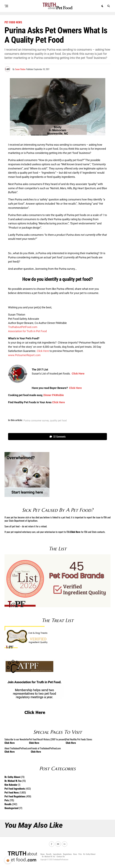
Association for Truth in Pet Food (27, 331)
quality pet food (58, 420)
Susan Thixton (20, 69)
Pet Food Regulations (14, 796)
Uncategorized (11, 808)
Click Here (43, 350)
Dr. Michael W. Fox (13, 781)
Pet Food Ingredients (14, 788)
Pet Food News (11, 792)
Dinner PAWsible (53, 395)
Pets (6, 800)
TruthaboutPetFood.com (22, 327)
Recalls (8, 804)
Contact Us (61, 856)
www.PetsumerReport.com (24, 355)
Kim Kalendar (10, 784)
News (75, 854)
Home (42, 854)
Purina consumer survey (36, 420)
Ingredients (57, 854)
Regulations (67, 854)
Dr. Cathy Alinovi (12, 777)
